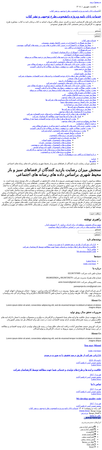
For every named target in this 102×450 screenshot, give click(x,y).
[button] (92, 418)
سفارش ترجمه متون (82, 69)
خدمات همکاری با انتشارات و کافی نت (80, 48)
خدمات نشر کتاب (89, 40)
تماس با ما (91, 249)
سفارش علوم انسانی (82, 74)
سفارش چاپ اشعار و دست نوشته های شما (78, 102)
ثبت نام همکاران (84, 50)
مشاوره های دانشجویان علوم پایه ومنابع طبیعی (52, 147)
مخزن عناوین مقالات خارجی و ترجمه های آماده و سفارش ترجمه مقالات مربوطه (58, 57)
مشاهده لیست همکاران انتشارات (77, 55)
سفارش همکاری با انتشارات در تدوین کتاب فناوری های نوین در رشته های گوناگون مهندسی (54, 45)
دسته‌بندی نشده (89, 263)
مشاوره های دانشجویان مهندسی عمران (55, 142)
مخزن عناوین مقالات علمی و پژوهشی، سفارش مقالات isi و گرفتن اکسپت (60, 67)
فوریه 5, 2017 (95, 375)
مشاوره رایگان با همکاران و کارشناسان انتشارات (71, 52)
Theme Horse (84, 411)
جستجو (98, 31)
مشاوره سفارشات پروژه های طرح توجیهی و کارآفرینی (48, 150)
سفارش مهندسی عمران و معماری (77, 59)
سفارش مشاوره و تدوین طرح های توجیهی (78, 97)
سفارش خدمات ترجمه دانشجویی (62, 138)
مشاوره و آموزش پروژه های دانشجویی (65, 135)
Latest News (91, 261)
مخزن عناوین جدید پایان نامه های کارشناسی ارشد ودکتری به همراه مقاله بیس (59, 64)
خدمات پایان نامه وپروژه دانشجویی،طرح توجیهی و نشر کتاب (63, 16)
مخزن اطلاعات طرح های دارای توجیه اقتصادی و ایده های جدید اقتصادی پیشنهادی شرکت (54, 76)
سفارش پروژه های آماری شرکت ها (76, 109)
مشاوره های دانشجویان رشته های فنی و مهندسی (51, 145)
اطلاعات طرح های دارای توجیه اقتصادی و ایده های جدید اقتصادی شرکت (56, 114)
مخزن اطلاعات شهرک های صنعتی (82, 78)
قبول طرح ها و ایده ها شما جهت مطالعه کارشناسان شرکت (56, 116)
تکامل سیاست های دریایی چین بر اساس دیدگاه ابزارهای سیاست (74, 227)
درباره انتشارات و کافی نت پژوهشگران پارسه (77, 81)
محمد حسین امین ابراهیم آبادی (88, 363)
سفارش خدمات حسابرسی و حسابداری (80, 104)
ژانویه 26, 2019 (95, 360)
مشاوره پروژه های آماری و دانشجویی (56, 152)
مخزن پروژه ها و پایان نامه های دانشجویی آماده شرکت (68, 62)
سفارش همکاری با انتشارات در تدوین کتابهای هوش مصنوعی (66, 43)
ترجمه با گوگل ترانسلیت (86, 123)
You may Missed (92, 345)
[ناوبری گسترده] (100, 29)
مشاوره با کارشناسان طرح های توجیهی (75, 112)
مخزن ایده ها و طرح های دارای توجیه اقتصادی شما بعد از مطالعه (49, 119)
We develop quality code (86, 251)
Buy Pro (87, 71)
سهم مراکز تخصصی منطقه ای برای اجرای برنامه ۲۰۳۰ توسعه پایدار (72, 225)
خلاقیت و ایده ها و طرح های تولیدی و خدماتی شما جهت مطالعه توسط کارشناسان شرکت (59, 247)
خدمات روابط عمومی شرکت (69, 133)
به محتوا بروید (95, 2)
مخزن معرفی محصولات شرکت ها (82, 107)
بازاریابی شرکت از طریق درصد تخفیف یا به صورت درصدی (72, 244)
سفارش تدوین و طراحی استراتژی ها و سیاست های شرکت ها (71, 100)
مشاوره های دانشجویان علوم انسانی (56, 140)
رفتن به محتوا (95, 415)
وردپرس (84, 413)
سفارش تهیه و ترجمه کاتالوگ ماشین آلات (79, 95)
